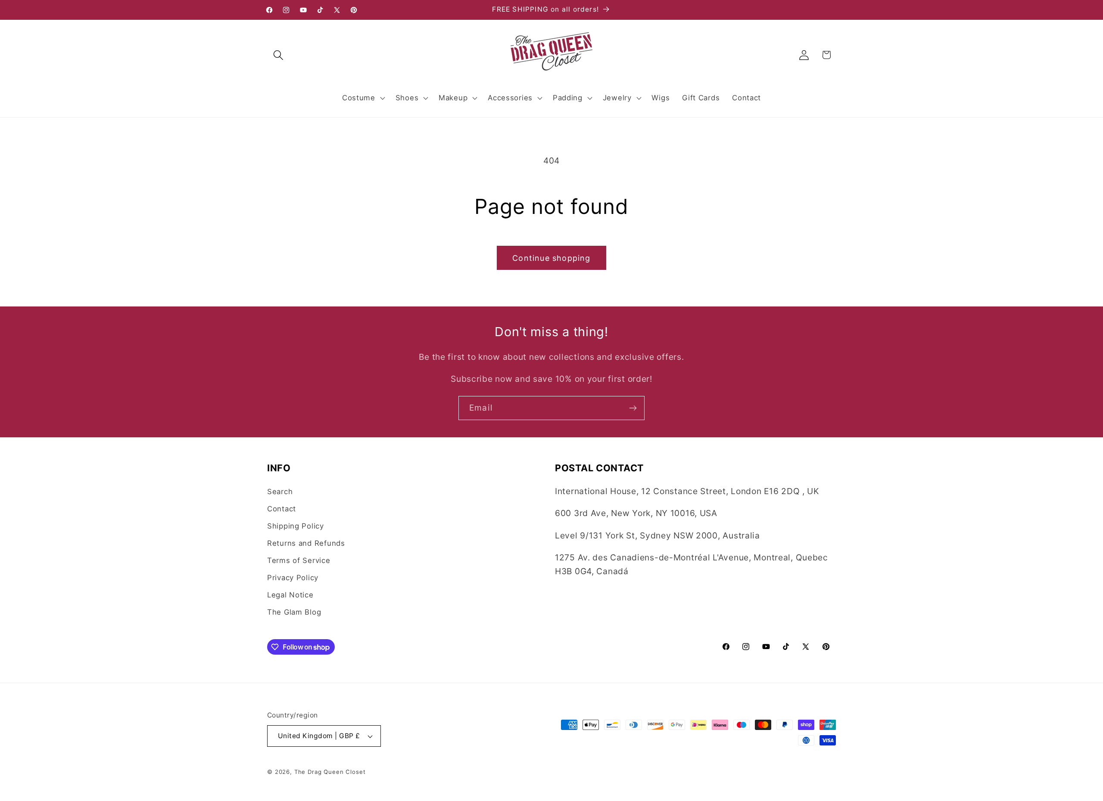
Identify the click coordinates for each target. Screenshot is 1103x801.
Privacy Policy (292, 577)
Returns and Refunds (306, 543)
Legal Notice (290, 595)
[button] (278, 54)
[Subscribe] (632, 408)
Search (280, 491)
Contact (281, 508)
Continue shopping (551, 258)
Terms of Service (298, 560)
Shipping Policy (295, 526)
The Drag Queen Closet (330, 771)
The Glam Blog (294, 612)
